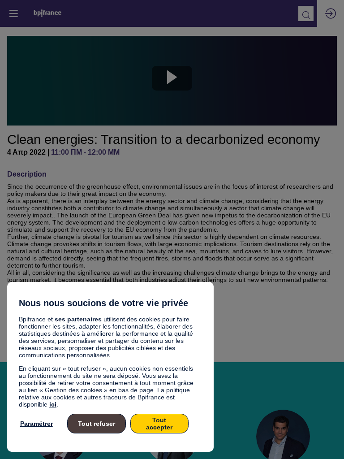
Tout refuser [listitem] (96, 423)
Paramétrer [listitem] (36, 423)
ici (52, 404)
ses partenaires (78, 319)
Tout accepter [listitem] (159, 423)
